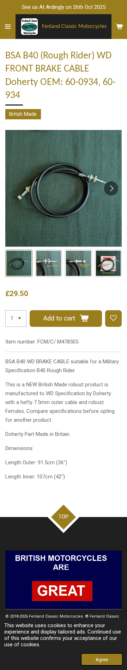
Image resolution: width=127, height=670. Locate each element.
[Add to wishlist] (113, 318)
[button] (18, 263)
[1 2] (15, 318)
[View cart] (119, 26)
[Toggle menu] (8, 26)
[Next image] (111, 188)
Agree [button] (102, 659)
